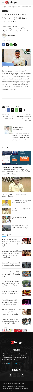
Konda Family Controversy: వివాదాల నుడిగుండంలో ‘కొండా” (11, 292)
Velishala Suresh (11, 35)
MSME (17, 106)
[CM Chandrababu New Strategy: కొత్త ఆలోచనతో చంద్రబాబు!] (6, 219)
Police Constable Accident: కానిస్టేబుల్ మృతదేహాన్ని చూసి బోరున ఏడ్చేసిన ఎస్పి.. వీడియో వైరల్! (11, 283)
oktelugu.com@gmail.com (15, 363)
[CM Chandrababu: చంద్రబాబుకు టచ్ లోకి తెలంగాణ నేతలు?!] (16, 184)
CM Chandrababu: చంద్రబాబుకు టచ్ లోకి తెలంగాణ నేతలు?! (15, 195)
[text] (16, 98)
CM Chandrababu (10, 106)
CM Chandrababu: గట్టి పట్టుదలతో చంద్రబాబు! (21, 209)
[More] (24, 110)
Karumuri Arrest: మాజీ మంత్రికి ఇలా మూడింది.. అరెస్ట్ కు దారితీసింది (11, 264)
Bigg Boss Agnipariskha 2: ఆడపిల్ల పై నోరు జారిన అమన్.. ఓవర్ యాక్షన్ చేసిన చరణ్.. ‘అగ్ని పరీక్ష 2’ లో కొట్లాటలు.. (12, 242)
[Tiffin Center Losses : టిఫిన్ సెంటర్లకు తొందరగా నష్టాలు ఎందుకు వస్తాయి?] (26, 274)
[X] (7, 44)
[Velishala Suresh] (4, 35)
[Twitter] (18, 375)
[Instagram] (14, 375)
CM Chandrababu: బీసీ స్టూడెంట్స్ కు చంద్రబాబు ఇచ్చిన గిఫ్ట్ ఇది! (21, 201)
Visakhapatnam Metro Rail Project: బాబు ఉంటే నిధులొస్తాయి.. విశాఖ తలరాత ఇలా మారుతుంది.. (21, 227)
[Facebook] (3, 44)
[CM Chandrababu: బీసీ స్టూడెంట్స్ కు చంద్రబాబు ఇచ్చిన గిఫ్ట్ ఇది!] (6, 203)
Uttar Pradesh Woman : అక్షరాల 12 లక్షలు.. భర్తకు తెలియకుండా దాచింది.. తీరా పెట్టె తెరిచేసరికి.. (12, 311)
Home (3, 6)
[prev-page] (3, 328)
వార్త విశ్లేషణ (8, 6)
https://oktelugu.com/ (17, 129)
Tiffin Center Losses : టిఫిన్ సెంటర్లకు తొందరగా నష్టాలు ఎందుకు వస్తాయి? (11, 273)
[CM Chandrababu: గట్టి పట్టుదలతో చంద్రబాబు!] (6, 211)
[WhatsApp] (11, 44)
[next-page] (5, 328)
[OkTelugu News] (10, 2)
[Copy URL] (15, 44)
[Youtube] (22, 375)
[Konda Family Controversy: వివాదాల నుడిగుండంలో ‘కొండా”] (26, 293)
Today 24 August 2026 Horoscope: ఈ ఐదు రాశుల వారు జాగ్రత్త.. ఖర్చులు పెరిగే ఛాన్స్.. (11, 302)
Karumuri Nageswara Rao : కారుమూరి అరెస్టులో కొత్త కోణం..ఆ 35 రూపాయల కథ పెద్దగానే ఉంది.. (11, 321)
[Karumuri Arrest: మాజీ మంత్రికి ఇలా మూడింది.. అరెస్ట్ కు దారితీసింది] (26, 265)
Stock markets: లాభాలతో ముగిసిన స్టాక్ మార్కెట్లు (24, 118)
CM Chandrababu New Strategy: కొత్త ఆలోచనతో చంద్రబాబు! (21, 218)
